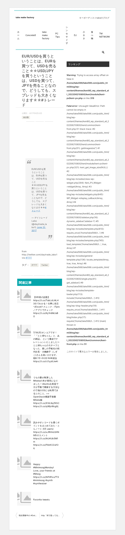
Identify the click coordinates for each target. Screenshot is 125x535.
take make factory (25, 17)
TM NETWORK (104, 35)
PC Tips (57, 35)
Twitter (44, 265)
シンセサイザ (67, 35)
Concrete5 (30, 35)
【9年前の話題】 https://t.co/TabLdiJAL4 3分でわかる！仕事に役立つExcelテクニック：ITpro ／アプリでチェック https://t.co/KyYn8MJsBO (46, 307)
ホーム (18, 35)
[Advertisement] (39, 141)
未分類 (26, 117)
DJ (75, 35)
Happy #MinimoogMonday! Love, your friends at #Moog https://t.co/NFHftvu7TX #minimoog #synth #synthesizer (46, 474)
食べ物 (92, 35)
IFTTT (29, 257)
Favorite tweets (41, 499)
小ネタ (84, 35)
